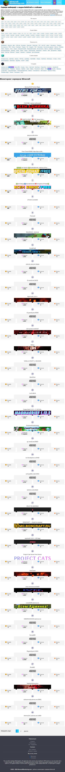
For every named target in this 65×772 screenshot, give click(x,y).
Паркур (38, 58)
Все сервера (32, 749)
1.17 (22, 25)
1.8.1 (29, 21)
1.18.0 (11, 37)
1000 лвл (18, 45)
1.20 (59, 25)
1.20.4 (24, 498)
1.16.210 (32, 35)
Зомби (27, 60)
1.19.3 (51, 25)
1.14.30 (47, 33)
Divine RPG (17, 67)
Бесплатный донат (5, 50)
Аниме (17, 50)
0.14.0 (2, 33)
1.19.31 (38, 37)
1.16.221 (43, 35)
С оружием (28, 52)
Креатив (10, 45)
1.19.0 (15, 37)
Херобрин (18, 47)
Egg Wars (18, 60)
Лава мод (59, 68)
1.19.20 (24, 37)
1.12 (6, 23)
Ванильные (39, 50)
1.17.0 (47, 35)
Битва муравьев (4, 60)
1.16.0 (55, 33)
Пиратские (35, 45)
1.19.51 (56, 37)
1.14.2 (36, 23)
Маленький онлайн (31, 48)
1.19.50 (51, 37)
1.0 (22, 33)
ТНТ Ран (21, 58)
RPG (10, 47)
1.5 (5, 21)
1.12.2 (13, 23)
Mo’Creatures (44, 70)
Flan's (27, 67)
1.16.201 (27, 35)
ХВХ (49, 50)
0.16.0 (19, 33)
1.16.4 (14, 25)
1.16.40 (7, 35)
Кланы (13, 47)
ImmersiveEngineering (22, 70)
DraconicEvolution (12, 70)
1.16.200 (22, 35)
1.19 (40, 25)
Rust (22, 72)
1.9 (35, 21)
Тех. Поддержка (32, 744)
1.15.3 (59, 23)
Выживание (4, 45)
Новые (25, 50)
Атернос (45, 50)
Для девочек (54, 50)
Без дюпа (23, 45)
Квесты (46, 48)
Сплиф (55, 58)
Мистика (7, 52)
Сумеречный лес (5, 68)
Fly (27, 47)
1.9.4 (41, 21)
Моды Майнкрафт (46, 2)
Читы (11, 48)
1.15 (47, 23)
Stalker (31, 68)
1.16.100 (12, 35)
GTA (46, 68)
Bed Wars (12, 58)
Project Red (43, 67)
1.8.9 (32, 21)
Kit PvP (22, 60)
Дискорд (13, 50)
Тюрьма (23, 47)
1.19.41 (47, 37)
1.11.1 (59, 21)
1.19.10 (20, 37)
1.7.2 (19, 21)
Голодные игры (4, 58)
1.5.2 (12, 21)
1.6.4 (15, 21)
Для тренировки (35, 52)
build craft (52, 15)
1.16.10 (60, 33)
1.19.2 (48, 25)
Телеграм (33, 757)
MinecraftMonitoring (17, 2)
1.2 (27, 33)
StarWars (23, 68)
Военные (12, 52)
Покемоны (12, 68)
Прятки (16, 58)
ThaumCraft (37, 68)
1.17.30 (56, 35)
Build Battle (33, 58)
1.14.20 (42, 33)
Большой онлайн (22, 48)
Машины (18, 68)
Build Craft (11, 67)
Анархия (7, 48)
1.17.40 (3, 37)
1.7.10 (22, 21)
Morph (42, 68)
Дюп (14, 45)
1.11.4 (34, 33)
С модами (24, 95)
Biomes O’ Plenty (51, 70)
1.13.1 (21, 23)
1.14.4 (43, 23)
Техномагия (17, 72)
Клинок (11, 72)
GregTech (49, 67)
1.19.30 (33, 37)
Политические (32, 50)
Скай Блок (43, 58)
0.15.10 (14, 33)
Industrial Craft (4, 67)
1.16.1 (2, 25)
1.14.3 (40, 23)
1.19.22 (29, 37)
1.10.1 (48, 21)
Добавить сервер (33, 2)
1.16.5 (18, 25)
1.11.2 (2, 23)
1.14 (28, 23)
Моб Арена (49, 58)
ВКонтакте (33, 756)
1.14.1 (32, 23)
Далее (26, 731)
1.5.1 (8, 21)
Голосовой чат (36, 70)
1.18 (29, 25)
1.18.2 (36, 25)
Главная (32, 741)
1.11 (56, 21)
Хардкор (51, 48)
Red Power (37, 67)
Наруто (15, 48)
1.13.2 (24, 23)
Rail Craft (32, 67)
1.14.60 (51, 33)
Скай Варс (27, 58)
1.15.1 (51, 23)
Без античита (40, 48)
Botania (30, 70)
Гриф (2, 48)
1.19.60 (60, 37)
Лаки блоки (12, 60)
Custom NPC (4, 70)
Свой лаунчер (57, 48)
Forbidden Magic (5, 72)
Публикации (32, 743)
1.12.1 (9, 23)
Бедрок (59, 50)
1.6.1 (31, 33)
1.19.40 (42, 37)
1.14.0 (38, 33)
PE (24, 724)
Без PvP (43, 45)
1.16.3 (10, 25)
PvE (35, 47)
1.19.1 (44, 25)
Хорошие (22, 52)
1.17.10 (51, 35)
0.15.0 (10, 33)
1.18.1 (32, 25)
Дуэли (2, 52)
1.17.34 (60, 35)
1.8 (25, 21)
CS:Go (59, 58)
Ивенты (56, 47)
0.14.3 (6, 33)
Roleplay (61, 47)
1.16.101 (17, 35)
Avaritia (53, 68)
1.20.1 (24, 385)
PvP (39, 45)
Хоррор (17, 52)
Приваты (59, 45)
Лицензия (29, 45)
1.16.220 (38, 35)
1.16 (62, 23)
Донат (48, 45)
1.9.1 (38, 21)
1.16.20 (3, 35)
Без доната (53, 45)
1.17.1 (25, 25)
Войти (59, 2)
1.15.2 (55, 23)
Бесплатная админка (48, 47)
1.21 (2, 38)
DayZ (28, 68)
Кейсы (49, 68)
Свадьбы (31, 47)
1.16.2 (6, 25)
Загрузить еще (6, 731)
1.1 (25, 33)
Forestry (22, 67)
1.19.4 (55, 25)
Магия (21, 50)
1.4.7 (2, 21)
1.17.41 (7, 37)
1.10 (45, 21)
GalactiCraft (55, 67)
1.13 (17, 23)
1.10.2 (52, 21)
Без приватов (4, 47)
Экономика (40, 47)
